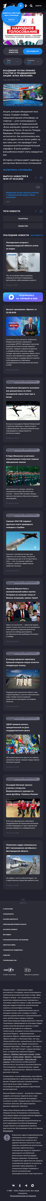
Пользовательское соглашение (15, 940)
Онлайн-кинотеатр (10, 919)
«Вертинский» (18, 1059)
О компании (8, 909)
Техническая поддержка (13, 950)
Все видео (7, 934)
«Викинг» (28, 1057)
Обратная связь (9, 945)
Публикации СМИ (9, 960)
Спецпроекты (8, 914)
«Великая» (7, 1059)
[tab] (13, 51)
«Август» (6, 1054)
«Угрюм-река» (18, 1057)
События (6, 955)
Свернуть (23, 903)
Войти (39, 6)
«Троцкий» (37, 1057)
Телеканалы (8, 1131)
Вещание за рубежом (32, 974)
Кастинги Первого (10, 929)
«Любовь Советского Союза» (22, 1054)
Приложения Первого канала (14, 924)
